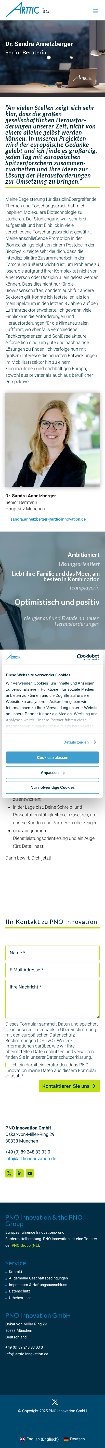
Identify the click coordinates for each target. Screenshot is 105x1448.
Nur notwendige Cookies (53, 787)
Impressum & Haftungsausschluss (38, 1284)
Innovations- (46, 1232)
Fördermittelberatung (23, 1239)
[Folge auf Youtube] (30, 1173)
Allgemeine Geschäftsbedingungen (38, 1278)
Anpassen (50, 772)
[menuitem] (39, 1439)
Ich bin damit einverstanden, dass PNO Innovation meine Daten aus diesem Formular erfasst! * (50, 1070)
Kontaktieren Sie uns (65, 1086)
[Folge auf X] (9, 1173)
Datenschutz (19, 1291)
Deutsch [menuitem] (77, 1439)
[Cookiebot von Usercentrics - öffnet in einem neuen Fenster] (77, 657)
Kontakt (15, 1271)
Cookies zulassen (52, 757)
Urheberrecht (20, 1298)
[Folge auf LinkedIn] (20, 1173)
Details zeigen (76, 742)
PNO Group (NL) (25, 1245)
